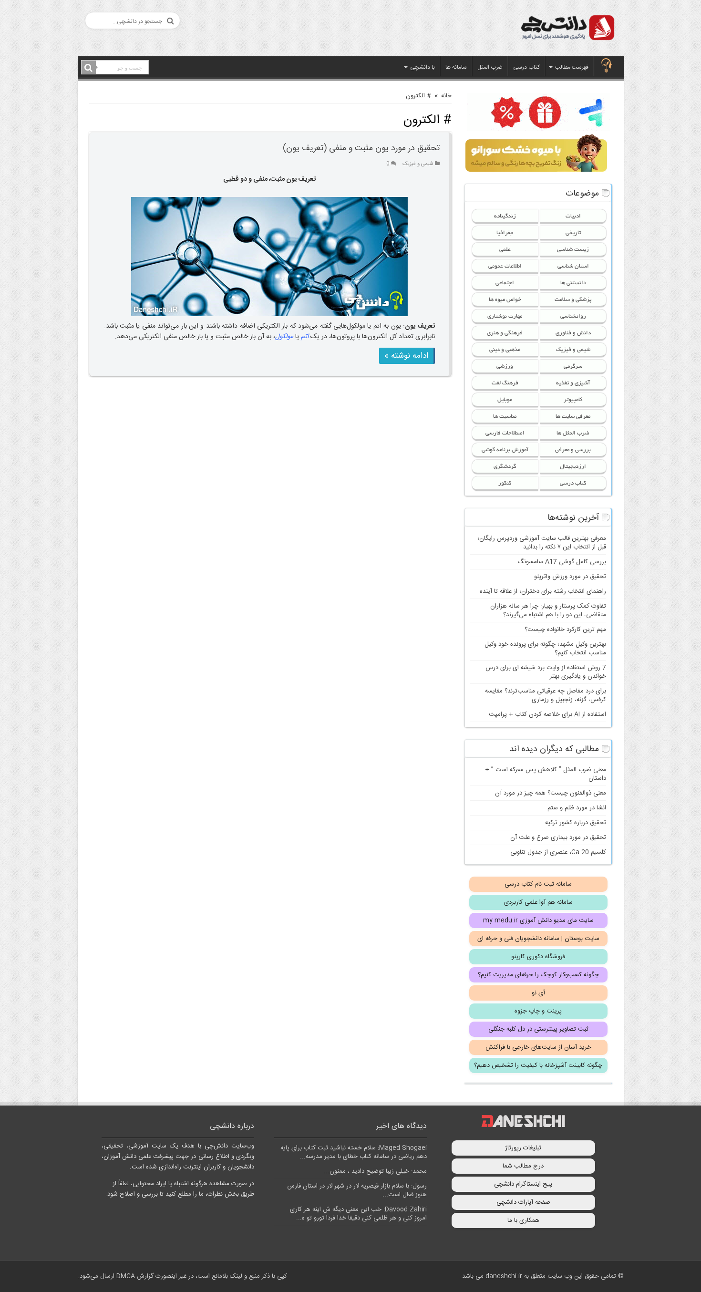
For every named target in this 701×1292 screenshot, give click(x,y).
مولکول (284, 336)
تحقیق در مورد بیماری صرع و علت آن (558, 837)
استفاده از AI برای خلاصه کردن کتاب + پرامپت (547, 714)
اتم (305, 336)
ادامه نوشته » (406, 355)
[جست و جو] (89, 68)
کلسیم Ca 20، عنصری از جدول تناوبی (558, 852)
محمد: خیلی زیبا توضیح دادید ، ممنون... (375, 1171)
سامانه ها (456, 67)
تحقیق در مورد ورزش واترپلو (570, 576)
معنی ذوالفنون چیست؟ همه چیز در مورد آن (550, 793)
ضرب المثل (490, 67)
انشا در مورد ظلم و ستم (576, 808)
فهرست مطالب (571, 67)
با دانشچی (422, 67)
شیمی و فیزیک (417, 163)
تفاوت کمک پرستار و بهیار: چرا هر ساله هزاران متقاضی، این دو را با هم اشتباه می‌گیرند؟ (548, 610)
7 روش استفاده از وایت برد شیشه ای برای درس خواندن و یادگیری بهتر (545, 672)
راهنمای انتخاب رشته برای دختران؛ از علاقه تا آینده (543, 591)
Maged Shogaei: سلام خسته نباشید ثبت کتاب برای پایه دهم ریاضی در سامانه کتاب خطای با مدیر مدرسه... (353, 1152)
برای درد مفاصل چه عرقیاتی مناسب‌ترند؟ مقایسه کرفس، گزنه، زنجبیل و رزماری (545, 695)
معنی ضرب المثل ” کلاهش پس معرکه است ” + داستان (545, 774)
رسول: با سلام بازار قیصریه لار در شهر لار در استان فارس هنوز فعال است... (357, 1190)
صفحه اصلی (606, 66)
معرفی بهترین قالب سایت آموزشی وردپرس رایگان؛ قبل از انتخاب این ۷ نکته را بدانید (541, 542)
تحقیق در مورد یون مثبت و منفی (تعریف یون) (361, 148)
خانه (446, 96)
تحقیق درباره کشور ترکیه (575, 822)
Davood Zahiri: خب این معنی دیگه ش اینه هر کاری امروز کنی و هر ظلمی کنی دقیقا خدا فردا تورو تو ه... (358, 1213)
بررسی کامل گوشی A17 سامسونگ (561, 562)
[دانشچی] (567, 29)
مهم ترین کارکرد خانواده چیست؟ (565, 629)
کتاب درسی (526, 67)
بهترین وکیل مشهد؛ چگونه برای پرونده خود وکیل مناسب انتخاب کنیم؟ (545, 648)
